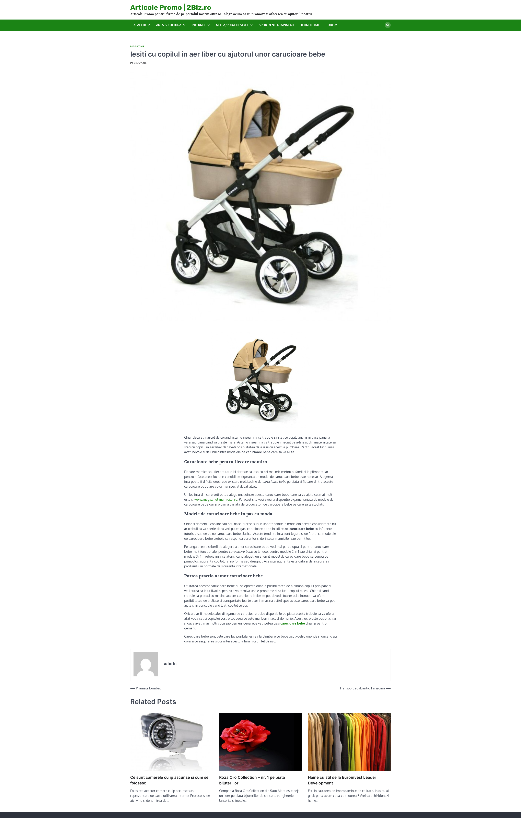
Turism (331, 25)
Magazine (137, 46)
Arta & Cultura (168, 25)
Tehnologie (310, 25)
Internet (199, 25)
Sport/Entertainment (276, 25)
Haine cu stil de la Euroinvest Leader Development (342, 780)
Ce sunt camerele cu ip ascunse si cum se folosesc (169, 780)
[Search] (388, 25)
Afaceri (140, 25)
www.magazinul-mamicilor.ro (215, 499)
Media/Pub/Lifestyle (232, 25)
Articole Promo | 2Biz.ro (170, 7)
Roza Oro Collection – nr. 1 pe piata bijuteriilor (252, 780)
